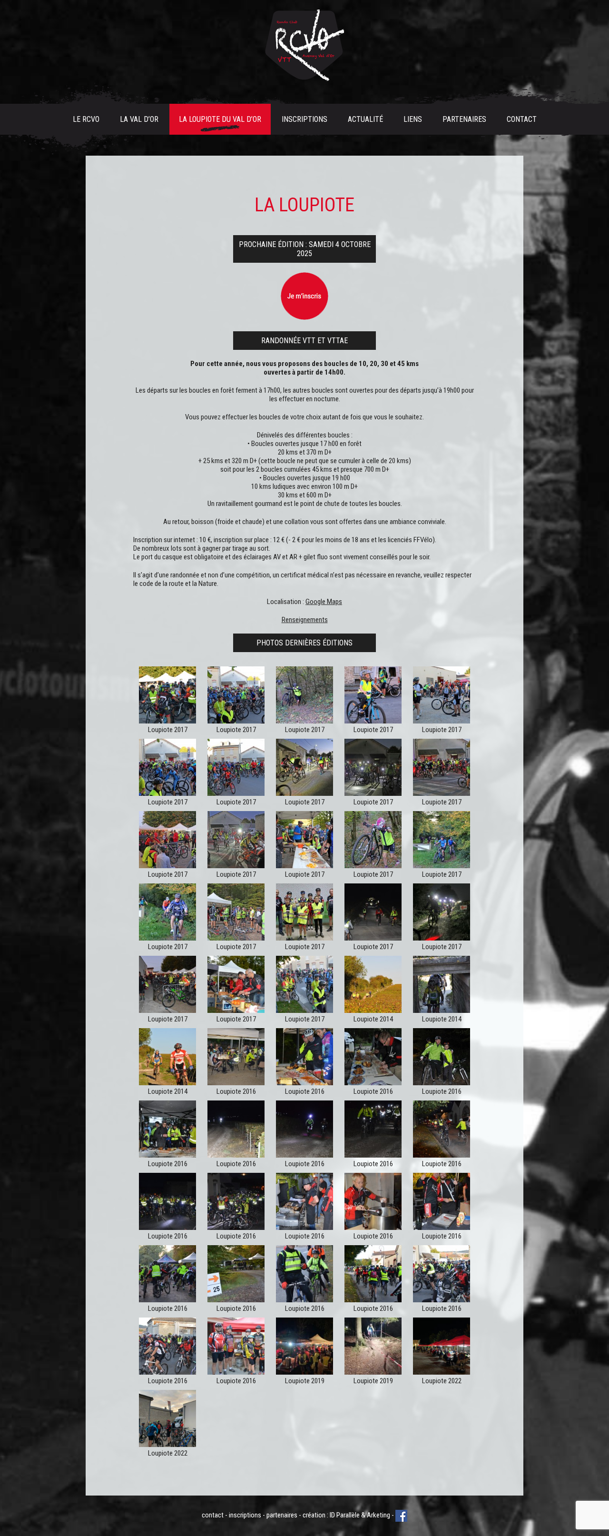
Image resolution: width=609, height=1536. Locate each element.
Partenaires (464, 119)
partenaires (281, 1515)
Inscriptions (304, 119)
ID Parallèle (345, 1515)
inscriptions (245, 1515)
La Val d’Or (139, 119)
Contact (522, 119)
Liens (412, 119)
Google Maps (323, 601)
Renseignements (305, 619)
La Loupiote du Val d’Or (220, 119)
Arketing (378, 1515)
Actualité (365, 119)
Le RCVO (86, 119)
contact (213, 1515)
